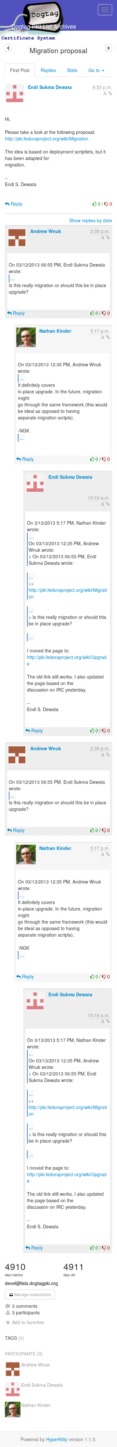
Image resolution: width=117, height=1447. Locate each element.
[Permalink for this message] (110, 93)
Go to (94, 70)
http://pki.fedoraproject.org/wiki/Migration (46, 138)
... (13, 278)
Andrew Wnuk (45, 231)
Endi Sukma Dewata (50, 87)
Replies (48, 70)
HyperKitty (56, 1439)
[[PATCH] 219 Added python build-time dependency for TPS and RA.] (108, 47)
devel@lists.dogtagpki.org (31, 1283)
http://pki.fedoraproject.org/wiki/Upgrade (67, 660)
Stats (72, 70)
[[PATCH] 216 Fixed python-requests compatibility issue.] (8, 47)
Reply (15, 203)
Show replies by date (90, 220)
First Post (20, 70)
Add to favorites (28, 1322)
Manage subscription (32, 1294)
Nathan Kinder (55, 331)
